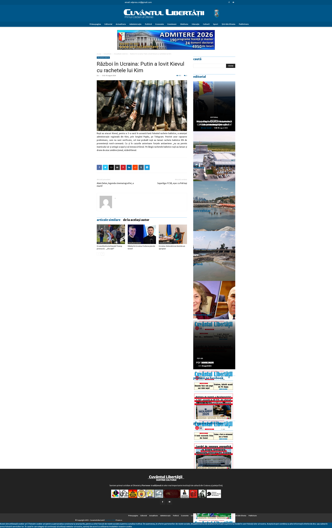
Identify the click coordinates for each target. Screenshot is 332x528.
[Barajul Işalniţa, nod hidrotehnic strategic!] (214, 256)
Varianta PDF (202, 314)
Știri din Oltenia (228, 24)
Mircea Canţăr (206, 128)
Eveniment (172, 24)
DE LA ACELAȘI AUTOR (136, 219)
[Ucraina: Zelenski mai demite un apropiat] (173, 234)
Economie (159, 24)
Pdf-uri (200, 358)
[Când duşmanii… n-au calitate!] (214, 156)
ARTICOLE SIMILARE (108, 219)
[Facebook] (229, 2)
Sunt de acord (138, 526)
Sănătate (184, 24)
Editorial (108, 24)
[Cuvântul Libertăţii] (166, 13)
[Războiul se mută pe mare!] (214, 206)
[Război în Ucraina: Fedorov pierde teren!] (142, 234)
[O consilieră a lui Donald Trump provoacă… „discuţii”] (111, 234)
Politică (148, 24)
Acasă (99, 54)
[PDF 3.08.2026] (214, 444)
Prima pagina (95, 24)
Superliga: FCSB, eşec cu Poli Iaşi (172, 183)
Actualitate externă (121, 54)
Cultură (206, 24)
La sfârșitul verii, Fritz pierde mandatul (214, 123)
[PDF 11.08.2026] (214, 394)
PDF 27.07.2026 (205, 362)
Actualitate (121, 24)
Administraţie (135, 24)
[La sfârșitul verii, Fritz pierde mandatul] (214, 306)
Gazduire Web (110, 520)
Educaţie (195, 24)
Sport (215, 24)
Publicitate (244, 24)
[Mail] (233, 2)
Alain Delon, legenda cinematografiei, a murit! (115, 184)
